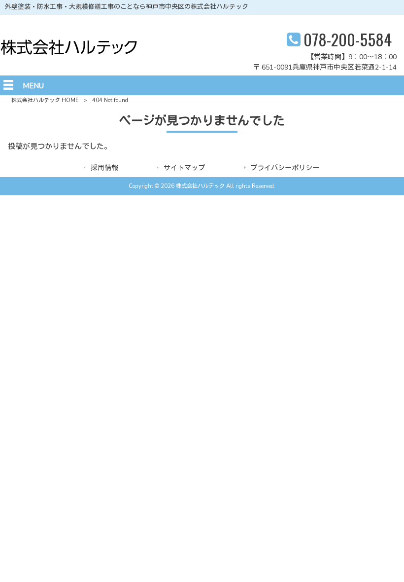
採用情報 (104, 168)
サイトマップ (184, 168)
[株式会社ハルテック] (68, 53)
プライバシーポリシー (284, 168)
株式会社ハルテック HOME (45, 100)
